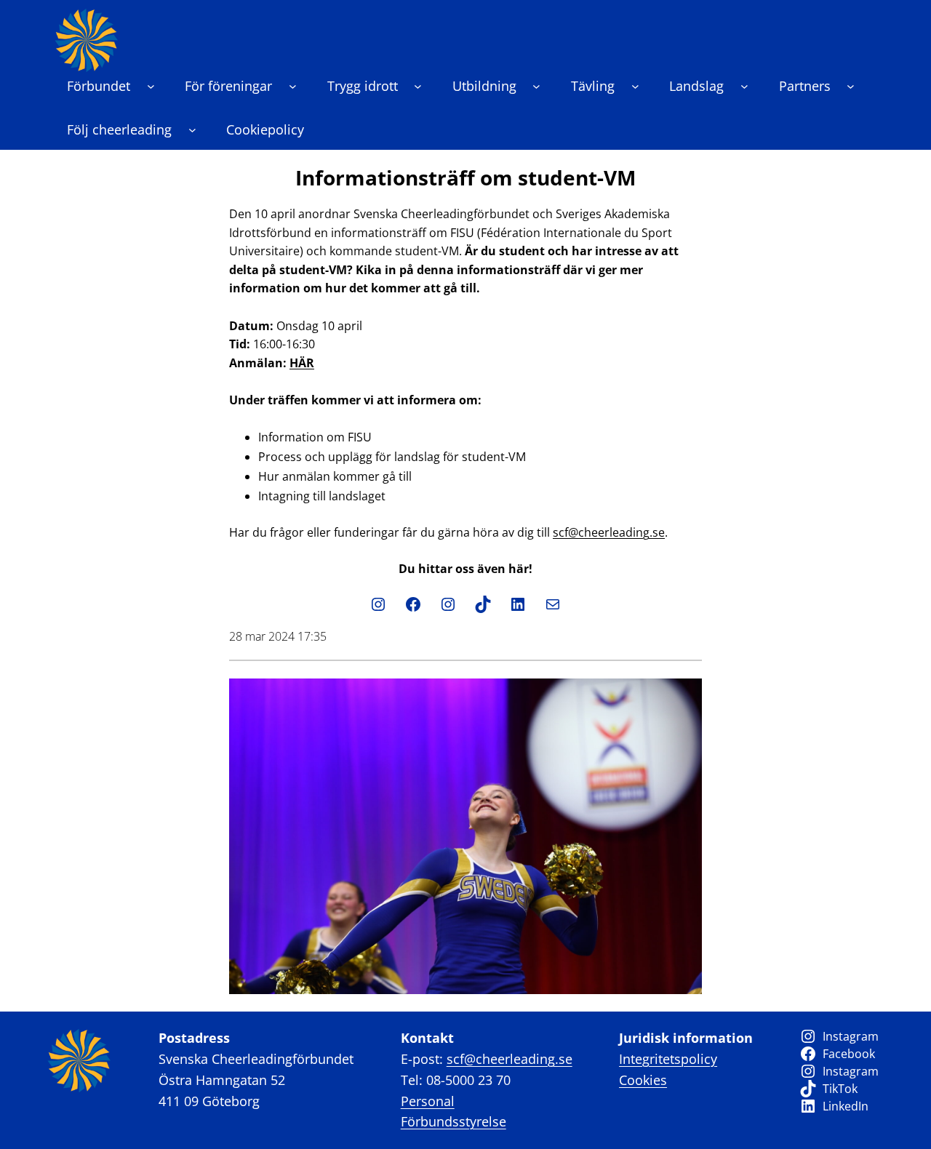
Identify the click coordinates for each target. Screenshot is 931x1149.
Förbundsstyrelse (453, 1121)
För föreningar (228, 86)
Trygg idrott (362, 86)
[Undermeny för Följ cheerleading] (192, 130)
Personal (428, 1101)
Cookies (643, 1080)
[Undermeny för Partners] (851, 86)
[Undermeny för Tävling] (635, 86)
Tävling (593, 86)
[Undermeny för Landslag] (744, 86)
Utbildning (484, 86)
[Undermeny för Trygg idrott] (418, 86)
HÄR (301, 363)
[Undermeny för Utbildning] (536, 86)
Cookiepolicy (265, 129)
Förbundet (98, 86)
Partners (805, 86)
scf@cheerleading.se (609, 532)
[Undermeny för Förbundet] (151, 86)
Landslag (696, 86)
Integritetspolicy (668, 1059)
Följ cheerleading (119, 129)
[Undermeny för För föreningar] (293, 86)
